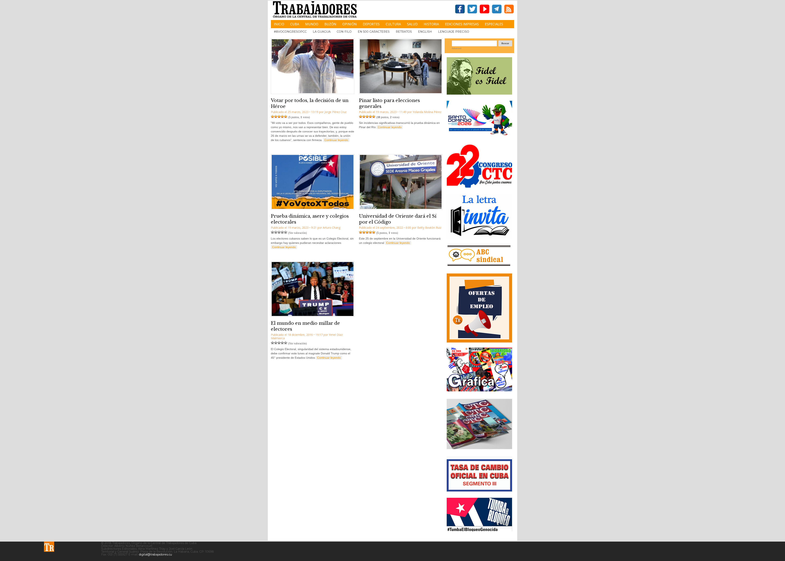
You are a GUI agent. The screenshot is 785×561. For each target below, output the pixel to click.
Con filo (344, 32)
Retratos (404, 32)
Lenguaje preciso (453, 32)
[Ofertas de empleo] (479, 308)
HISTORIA (431, 24)
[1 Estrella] (272, 116)
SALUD (412, 24)
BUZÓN (330, 24)
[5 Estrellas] (285, 116)
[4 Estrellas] (282, 116)
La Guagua (322, 32)
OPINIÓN (349, 24)
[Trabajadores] (49, 547)
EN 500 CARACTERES (374, 32)
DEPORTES (371, 24)
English (425, 32)
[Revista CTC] (479, 449)
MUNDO (311, 24)
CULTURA (393, 24)
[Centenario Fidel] (479, 93)
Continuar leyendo (336, 140)
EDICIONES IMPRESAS (462, 24)
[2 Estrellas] (275, 116)
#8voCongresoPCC (290, 32)
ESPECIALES (494, 24)
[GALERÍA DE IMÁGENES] (479, 390)
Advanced (456, 48)
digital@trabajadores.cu (155, 554)
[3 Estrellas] (279, 116)
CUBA (294, 24)
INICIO (279, 24)
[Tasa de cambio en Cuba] (479, 490)
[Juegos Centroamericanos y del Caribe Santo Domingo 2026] (479, 136)
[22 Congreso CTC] (479, 186)
